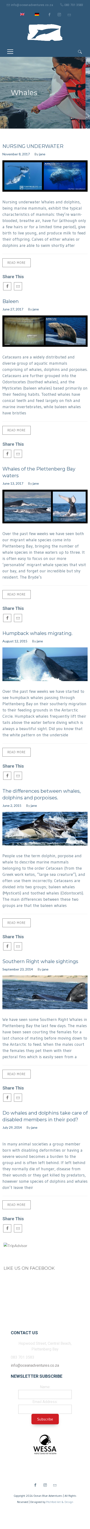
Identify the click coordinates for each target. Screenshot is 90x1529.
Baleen (10, 301)
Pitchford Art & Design (59, 1502)
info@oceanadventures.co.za (32, 5)
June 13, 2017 (12, 483)
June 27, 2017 (12, 309)
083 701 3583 (73, 5)
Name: (45, 1387)
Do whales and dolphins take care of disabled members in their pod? (45, 1116)
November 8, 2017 (16, 154)
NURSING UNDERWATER (32, 146)
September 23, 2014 (17, 969)
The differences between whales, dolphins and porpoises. (41, 794)
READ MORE (16, 263)
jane (42, 154)
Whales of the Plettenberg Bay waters (38, 472)
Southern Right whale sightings (40, 961)
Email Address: (45, 1401)
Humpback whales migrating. (37, 633)
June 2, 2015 (11, 805)
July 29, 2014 (12, 1127)
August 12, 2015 (14, 641)
